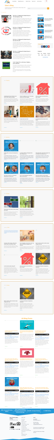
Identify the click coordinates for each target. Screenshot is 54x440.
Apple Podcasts (12, 336)
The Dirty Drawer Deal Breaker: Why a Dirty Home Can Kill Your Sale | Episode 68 (42, 388)
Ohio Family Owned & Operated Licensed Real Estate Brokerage (20, 411)
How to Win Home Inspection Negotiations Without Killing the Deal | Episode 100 (49, 31)
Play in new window (9, 334)
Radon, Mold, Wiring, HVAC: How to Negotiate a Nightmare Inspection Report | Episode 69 (27, 388)
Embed (11, 335)
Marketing (44, 53)
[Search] (48, 8)
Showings (48, 53)
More (13, 338)
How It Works (14, 1)
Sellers (39, 53)
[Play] (5, 333)
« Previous (23, 407)
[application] (12, 333)
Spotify (15, 336)
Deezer (10, 338)
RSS (11, 338)
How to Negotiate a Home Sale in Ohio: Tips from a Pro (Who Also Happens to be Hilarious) (27, 244)
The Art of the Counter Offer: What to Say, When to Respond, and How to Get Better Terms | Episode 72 (11, 359)
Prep (41, 53)
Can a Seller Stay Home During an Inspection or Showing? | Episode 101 (48, 25)
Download (14, 334)
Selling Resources (20, 1)
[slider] (17, 333)
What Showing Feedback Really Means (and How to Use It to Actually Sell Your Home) (26, 331)
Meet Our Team (28, 1)
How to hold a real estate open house (26, 209)
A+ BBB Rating (47, 410)
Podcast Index (6, 338)
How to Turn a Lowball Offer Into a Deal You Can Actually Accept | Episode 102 (49, 19)
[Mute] (15, 333)
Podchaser (17, 337)
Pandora (8, 337)
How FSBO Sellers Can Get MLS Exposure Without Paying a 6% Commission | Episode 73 (40, 331)
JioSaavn (14, 337)
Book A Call (33, 1)
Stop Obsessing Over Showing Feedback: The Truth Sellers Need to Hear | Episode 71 (41, 359)
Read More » (5, 103)
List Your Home (39, 1)
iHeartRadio (10, 337)
